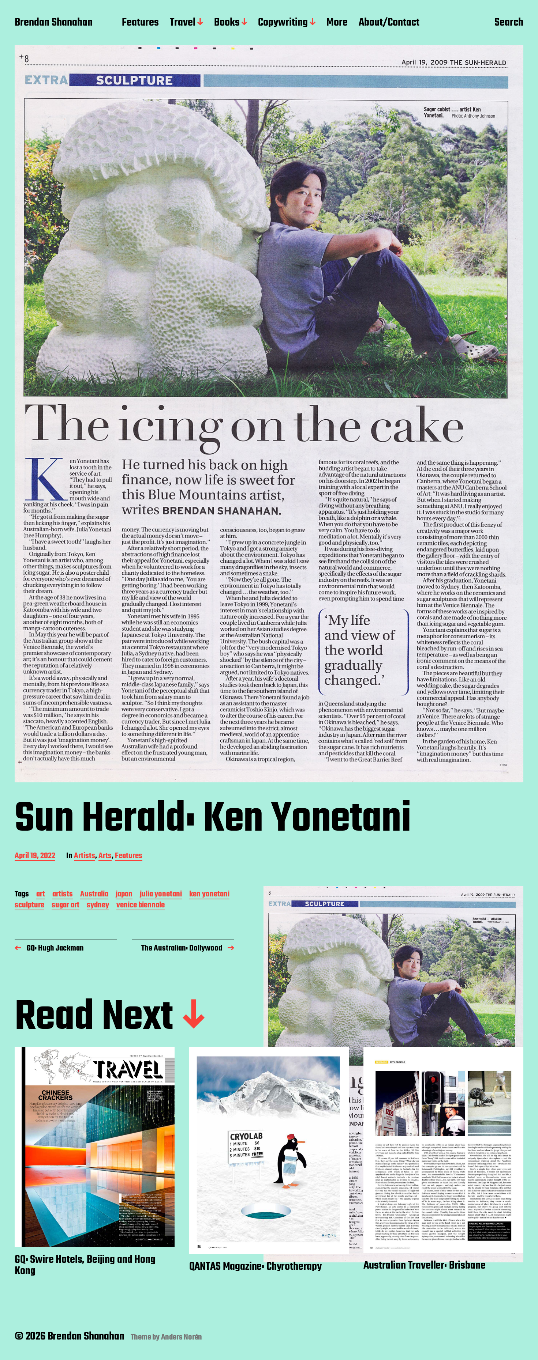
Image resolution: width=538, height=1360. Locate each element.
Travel (182, 23)
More (337, 23)
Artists (84, 856)
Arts (105, 856)
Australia (94, 894)
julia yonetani (161, 894)
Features (140, 23)
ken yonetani (209, 894)
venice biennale (140, 905)
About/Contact (389, 23)
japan (124, 894)
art (40, 894)
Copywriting (283, 23)
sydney (98, 905)
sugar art (65, 905)
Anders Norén (181, 1337)
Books (227, 23)
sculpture (29, 905)
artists (62, 894)
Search (508, 23)
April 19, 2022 (35, 856)
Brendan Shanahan (54, 23)
